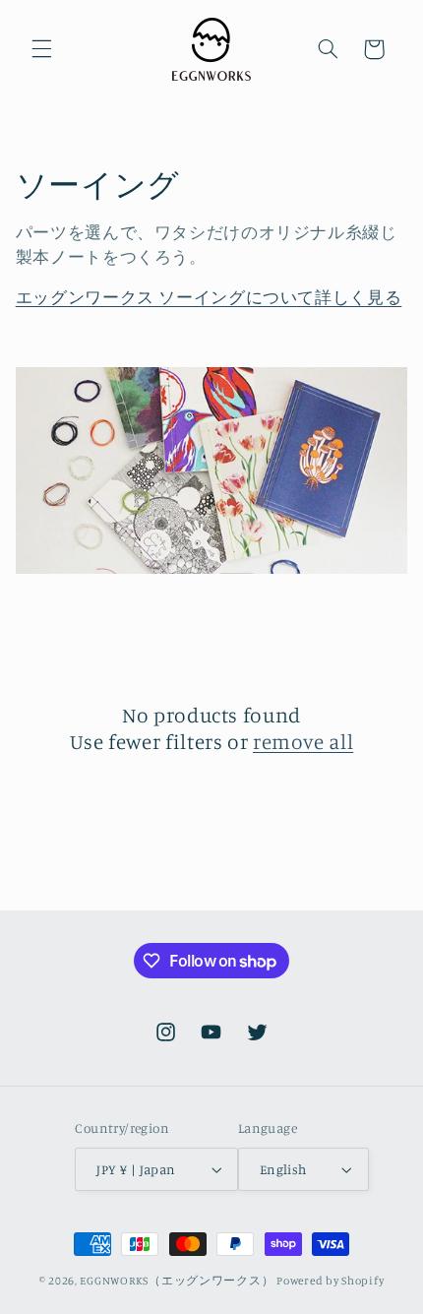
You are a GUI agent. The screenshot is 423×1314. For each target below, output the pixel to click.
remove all (303, 741)
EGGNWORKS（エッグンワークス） (176, 1280)
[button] (41, 49)
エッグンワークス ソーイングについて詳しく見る (209, 297)
